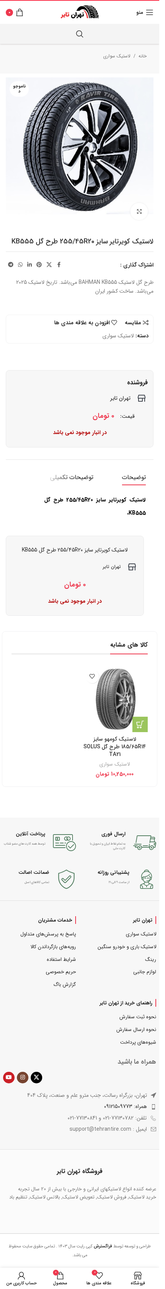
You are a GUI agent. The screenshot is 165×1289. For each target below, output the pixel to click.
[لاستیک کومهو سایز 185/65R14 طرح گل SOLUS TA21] (115, 699)
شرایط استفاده (61, 959)
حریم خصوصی (61, 972)
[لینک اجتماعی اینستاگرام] (22, 1077)
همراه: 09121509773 (125, 1106)
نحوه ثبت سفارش (137, 1017)
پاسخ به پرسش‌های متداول (48, 934)
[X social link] (49, 265)
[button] (140, 724)
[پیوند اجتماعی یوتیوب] (9, 1077)
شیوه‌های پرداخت (138, 1042)
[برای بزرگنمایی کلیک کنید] (139, 211)
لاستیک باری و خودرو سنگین (127, 947)
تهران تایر (142, 920)
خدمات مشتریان (55, 920)
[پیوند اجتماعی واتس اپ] (20, 265)
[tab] (134, 477)
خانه (143, 56)
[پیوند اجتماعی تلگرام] (11, 265)
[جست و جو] (79, 34)
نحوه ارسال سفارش (136, 1030)
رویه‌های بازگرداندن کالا (53, 947)
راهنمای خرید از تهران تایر (126, 1003)
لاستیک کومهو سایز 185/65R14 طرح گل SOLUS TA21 (114, 746)
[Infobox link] (120, 842)
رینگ (150, 959)
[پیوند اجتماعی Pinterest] (39, 265)
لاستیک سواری (116, 56)
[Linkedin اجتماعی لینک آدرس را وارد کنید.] (29, 265)
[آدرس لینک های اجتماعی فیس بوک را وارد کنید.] (58, 265)
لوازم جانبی (144, 972)
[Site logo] (80, 12)
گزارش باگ (64, 985)
